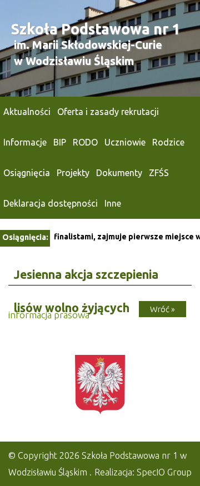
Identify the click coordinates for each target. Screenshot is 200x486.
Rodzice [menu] (168, 142)
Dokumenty (119, 173)
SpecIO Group (164, 472)
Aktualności (27, 112)
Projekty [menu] (73, 173)
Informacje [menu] (25, 142)
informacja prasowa (48, 314)
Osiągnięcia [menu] (26, 173)
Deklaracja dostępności (50, 203)
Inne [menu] (112, 203)
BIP (59, 142)
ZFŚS (159, 173)
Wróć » (162, 309)
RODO (85, 142)
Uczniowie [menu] (125, 142)
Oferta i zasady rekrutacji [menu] (108, 112)
